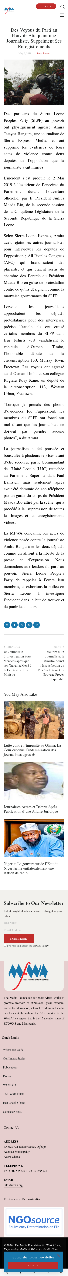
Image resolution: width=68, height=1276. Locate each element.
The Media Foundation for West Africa (37, 1245)
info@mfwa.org (13, 1185)
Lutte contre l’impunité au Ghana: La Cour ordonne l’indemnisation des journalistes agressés (32, 750)
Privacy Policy (41, 945)
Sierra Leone (43, 53)
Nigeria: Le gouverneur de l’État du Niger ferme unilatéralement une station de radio (31, 868)
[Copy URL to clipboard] (61, 1272)
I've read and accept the (27, 945)
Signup (33, 1265)
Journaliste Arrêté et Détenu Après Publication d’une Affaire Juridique (31, 809)
